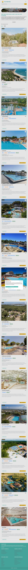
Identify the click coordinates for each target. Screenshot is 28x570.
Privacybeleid (21, 281)
